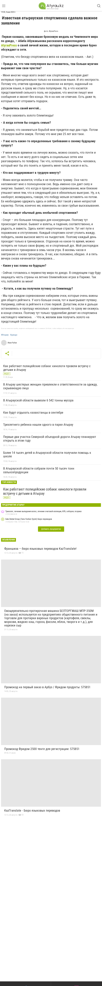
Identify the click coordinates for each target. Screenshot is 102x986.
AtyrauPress (9, 45)
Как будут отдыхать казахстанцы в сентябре (33, 412)
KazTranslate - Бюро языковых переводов (32, 810)
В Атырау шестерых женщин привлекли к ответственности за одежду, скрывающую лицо (50, 386)
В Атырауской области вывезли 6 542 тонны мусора (38, 400)
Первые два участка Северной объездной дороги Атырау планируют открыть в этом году (49, 438)
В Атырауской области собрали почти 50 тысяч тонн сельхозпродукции (38, 470)
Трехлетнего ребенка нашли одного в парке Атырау (38, 424)
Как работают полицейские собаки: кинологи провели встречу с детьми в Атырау (47, 368)
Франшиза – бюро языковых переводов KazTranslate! (40, 549)
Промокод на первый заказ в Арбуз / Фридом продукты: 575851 (47, 687)
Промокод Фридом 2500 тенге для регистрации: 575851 (42, 749)
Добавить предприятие (51, 529)
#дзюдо (13, 335)
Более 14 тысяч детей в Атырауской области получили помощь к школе (47, 454)
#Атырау (5, 335)
